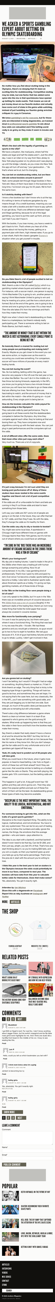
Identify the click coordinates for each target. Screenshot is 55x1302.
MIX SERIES (6, 1276)
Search (4, 1290)
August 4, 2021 (8, 38)
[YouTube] (50, 1285)
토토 (4, 1104)
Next (20, 1019)
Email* (4, 1155)
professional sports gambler (23, 124)
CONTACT (5, 1280)
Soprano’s (43, 235)
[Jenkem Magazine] (27, 2)
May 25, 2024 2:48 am (16, 1052)
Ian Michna (20, 38)
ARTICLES (31, 38)
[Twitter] (40, 1285)
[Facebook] (36, 1285)
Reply (4, 1043)
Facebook (38, 890)
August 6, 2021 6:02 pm (16, 1067)
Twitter (5, 896)
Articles (15, 902)
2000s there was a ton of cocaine (21, 603)
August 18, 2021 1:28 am (17, 1100)
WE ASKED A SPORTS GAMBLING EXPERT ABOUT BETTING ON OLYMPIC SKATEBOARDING (26, 29)
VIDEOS (5, 1272)
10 (40, 38)
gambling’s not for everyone (24, 118)
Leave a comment (11, 1125)
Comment (6, 1129)
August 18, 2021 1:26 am (17, 1083)
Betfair (37, 285)
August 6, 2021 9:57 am (16, 1027)
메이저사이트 (7, 1089)
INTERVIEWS (7, 1268)
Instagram (38, 893)
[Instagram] (45, 1285)
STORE (4, 1284)
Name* (5, 1147)
